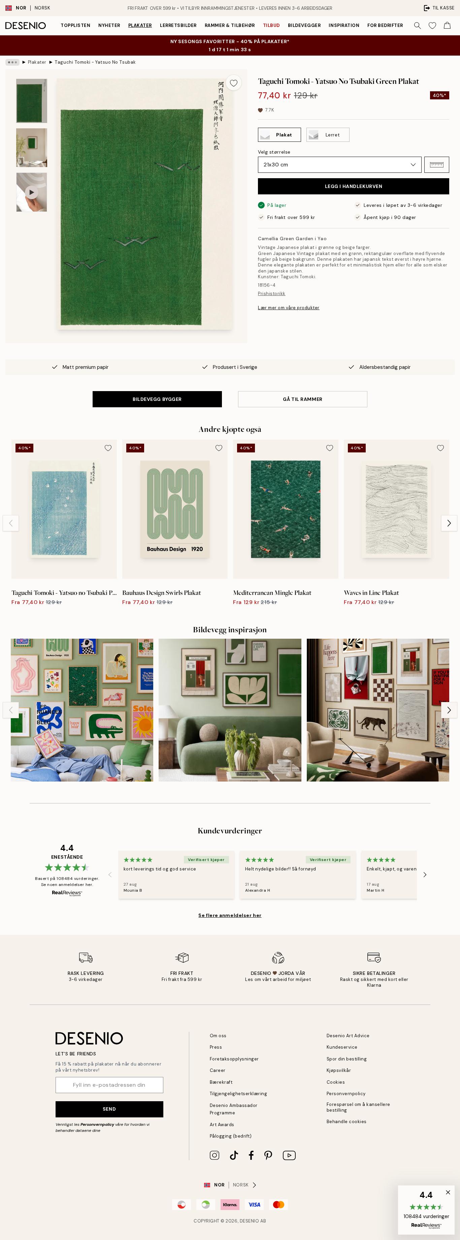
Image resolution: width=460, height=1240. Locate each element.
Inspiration (344, 25)
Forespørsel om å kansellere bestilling (358, 1107)
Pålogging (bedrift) (231, 1136)
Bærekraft (221, 1082)
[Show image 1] (31, 101)
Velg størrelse (274, 152)
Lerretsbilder (178, 25)
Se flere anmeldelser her (229, 915)
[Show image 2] (31, 147)
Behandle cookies (347, 1121)
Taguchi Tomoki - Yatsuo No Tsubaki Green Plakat (95, 62)
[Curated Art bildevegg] (378, 710)
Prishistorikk (272, 293)
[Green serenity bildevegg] (230, 710)
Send (109, 1109)
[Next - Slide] (449, 523)
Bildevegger (304, 25)
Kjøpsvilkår (339, 1070)
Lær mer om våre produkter (289, 308)
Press (216, 1047)
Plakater (140, 25)
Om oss (218, 1036)
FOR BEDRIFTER (385, 25)
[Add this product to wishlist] (234, 82)
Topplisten (75, 25)
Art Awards (222, 1124)
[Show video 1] (31, 192)
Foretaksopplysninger (234, 1059)
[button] (436, 165)
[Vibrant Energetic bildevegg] (82, 710)
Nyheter (109, 25)
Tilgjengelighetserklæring (238, 1093)
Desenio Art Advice (348, 1036)
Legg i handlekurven (354, 186)
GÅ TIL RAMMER (302, 399)
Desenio (249, 1221)
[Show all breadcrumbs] (12, 62)
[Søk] (417, 25)
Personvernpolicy (97, 1124)
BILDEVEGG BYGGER (157, 399)
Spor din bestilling (347, 1059)
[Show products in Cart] (447, 26)
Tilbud (271, 25)
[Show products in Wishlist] (432, 26)
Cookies (336, 1082)
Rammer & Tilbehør (230, 25)
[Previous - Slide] (11, 523)
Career (218, 1070)
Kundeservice (342, 1047)
